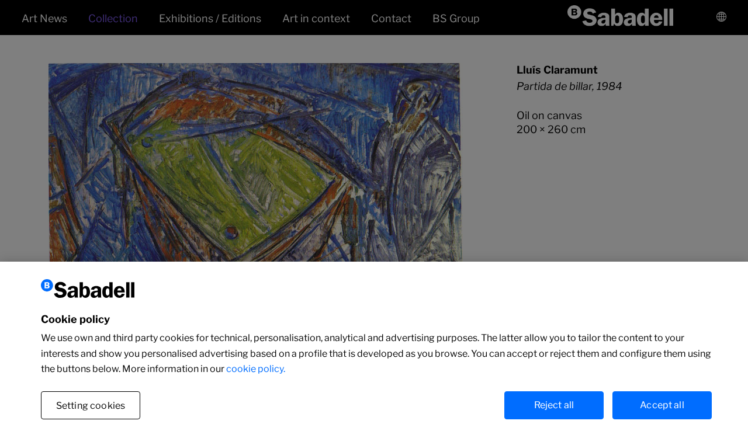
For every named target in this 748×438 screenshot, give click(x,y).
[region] (374, 350)
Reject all (554, 405)
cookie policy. (255, 368)
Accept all (662, 405)
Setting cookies (90, 405)
